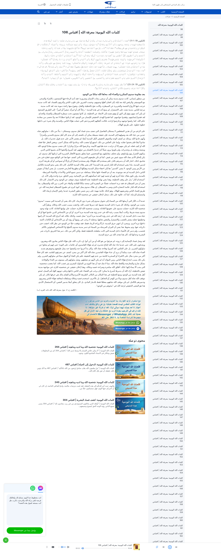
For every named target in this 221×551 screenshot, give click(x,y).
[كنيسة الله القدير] (110, 4)
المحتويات (140, 24)
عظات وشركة (104, 12)
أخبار (61, 12)
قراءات (122, 12)
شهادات (90, 12)
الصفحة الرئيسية (177, 12)
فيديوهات (147, 12)
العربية (40, 4)
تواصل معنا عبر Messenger (25, 530)
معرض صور (73, 12)
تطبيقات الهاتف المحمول (58, 4)
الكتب (163, 12)
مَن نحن (47, 12)
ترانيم (133, 12)
